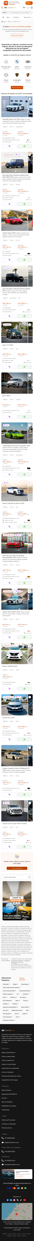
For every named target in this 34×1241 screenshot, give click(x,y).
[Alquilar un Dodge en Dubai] (14, 755)
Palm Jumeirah (6, 1013)
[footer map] (17, 1211)
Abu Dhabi (5, 984)
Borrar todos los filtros (17, 35)
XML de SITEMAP (7, 1102)
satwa (16, 1013)
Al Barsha (25, 994)
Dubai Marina (24, 984)
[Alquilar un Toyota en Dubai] (14, 220)
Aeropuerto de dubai (8, 1020)
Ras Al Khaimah (7, 1000)
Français (13, 1233)
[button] (2, 8)
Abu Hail (5, 1010)
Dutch (18, 1233)
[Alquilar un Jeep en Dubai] (14, 276)
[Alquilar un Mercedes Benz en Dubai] (14, 162)
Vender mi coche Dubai (9, 1064)
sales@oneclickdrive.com (12, 1164)
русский (23, 1233)
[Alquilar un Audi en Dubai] (14, 106)
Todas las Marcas (16, 87)
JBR (27, 1010)
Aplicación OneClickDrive (14, 2)
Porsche (28, 81)
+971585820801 (9, 1138)
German (24, 1236)
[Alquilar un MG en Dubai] (14, 383)
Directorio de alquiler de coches (11, 1076)
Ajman (17, 1000)
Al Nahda (14, 1004)
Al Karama (13, 997)
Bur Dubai (22, 997)
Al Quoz (25, 1000)
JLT (17, 994)
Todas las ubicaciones (22, 979)
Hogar (4, 21)
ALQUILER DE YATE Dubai (10, 1080)
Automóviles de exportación (10, 1068)
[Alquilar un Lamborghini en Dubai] (14, 433)
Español (9, 1236)
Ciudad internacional (24, 991)
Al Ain (17, 1017)
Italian (19, 1236)
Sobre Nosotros (6, 1090)
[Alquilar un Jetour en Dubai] (14, 332)
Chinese (14, 1236)
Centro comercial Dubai (9, 991)
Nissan (6, 81)
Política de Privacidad (8, 1120)
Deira (4, 997)
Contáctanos (5, 1110)
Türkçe (29, 1233)
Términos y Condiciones (9, 1124)
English (5, 1233)
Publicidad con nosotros (9, 1106)
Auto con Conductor (8, 1072)
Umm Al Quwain (7, 1017)
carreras (4, 1098)
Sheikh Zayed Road (17, 1010)
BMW (17, 67)
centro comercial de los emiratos (11, 987)
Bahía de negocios (7, 994)
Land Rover (27, 67)
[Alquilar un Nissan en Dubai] (14, 490)
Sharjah (15, 984)
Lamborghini (17, 81)
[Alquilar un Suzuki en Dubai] (14, 704)
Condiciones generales (17, 960)
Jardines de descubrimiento (10, 1007)
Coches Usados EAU (8, 1060)
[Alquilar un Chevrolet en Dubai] (14, 542)
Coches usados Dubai (8, 1056)
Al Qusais (5, 1004)
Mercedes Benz (6, 67)
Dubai (9, 21)
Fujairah (24, 1013)
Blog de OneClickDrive (8, 1052)
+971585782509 (9, 1151)
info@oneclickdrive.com (11, 1142)
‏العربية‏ (9, 1233)
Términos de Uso (7, 1128)
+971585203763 (9, 1160)
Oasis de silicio (24, 1007)
